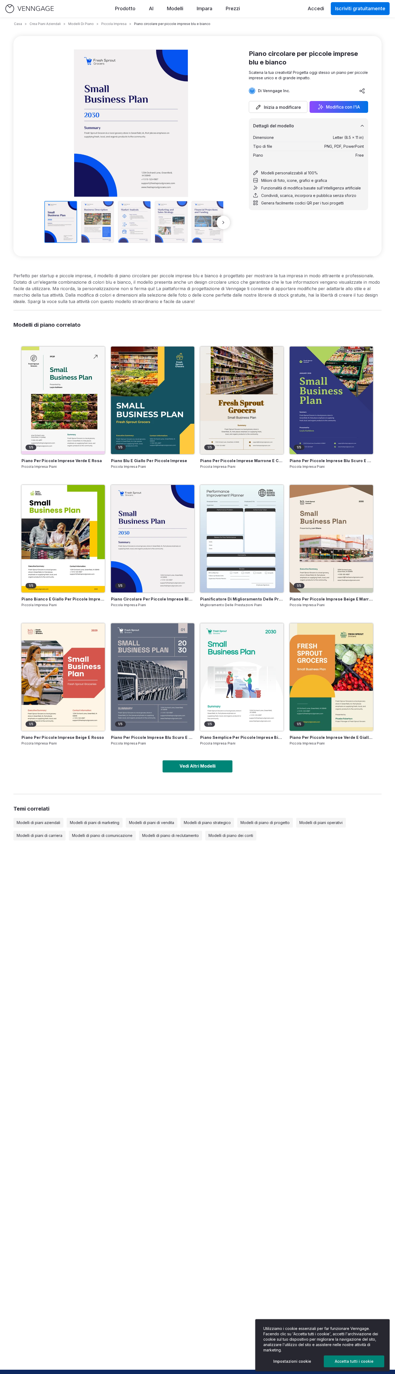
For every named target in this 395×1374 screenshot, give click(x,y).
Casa (18, 24)
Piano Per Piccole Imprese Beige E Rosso (62, 737)
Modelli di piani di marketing (94, 822)
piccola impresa (114, 24)
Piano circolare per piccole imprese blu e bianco (152, 599)
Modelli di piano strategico (207, 822)
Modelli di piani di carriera (39, 835)
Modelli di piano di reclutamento (170, 835)
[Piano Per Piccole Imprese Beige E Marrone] (331, 538)
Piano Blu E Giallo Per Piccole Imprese (149, 460)
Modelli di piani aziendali (38, 822)
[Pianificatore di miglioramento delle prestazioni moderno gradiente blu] (241, 538)
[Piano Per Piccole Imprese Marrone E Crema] (241, 400)
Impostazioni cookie (292, 1361)
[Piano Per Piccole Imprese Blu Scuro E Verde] (331, 400)
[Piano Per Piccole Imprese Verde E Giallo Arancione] (331, 677)
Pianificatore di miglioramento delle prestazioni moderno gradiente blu (241, 599)
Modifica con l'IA (343, 107)
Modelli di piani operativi (321, 822)
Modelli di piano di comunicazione (102, 835)
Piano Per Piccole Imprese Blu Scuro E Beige (152, 737)
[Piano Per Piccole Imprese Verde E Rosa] (63, 400)
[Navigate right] (223, 222)
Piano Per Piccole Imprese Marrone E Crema (241, 460)
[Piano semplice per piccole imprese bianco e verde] (241, 677)
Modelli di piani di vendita (151, 822)
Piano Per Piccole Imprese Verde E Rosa (61, 460)
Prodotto (125, 8)
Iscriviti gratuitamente (360, 8)
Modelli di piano (81, 24)
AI (151, 8)
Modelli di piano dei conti (231, 835)
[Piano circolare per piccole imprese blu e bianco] (152, 538)
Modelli (175, 8)
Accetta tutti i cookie (354, 1361)
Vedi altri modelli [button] (197, 766)
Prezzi (233, 8)
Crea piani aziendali (45, 24)
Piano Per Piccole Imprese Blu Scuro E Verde (331, 460)
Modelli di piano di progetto (265, 822)
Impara (204, 8)
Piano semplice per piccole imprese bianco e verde (241, 737)
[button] (278, 107)
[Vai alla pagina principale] (29, 8)
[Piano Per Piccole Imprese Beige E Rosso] (63, 677)
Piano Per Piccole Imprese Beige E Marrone (331, 599)
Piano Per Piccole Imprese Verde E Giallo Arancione (331, 737)
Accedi (316, 8)
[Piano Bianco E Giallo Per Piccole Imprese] (63, 538)
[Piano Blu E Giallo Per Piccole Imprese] (152, 400)
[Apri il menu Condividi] (362, 91)
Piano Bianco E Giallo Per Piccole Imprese (63, 599)
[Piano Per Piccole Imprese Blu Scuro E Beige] (152, 677)
